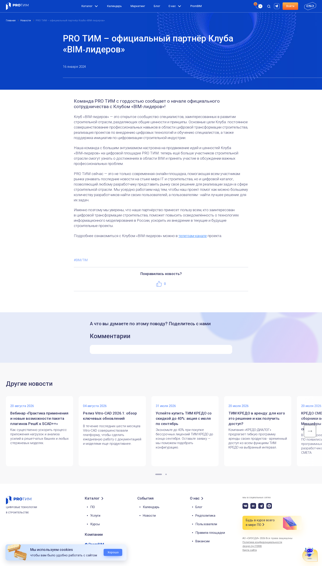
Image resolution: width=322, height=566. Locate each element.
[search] (256, 14)
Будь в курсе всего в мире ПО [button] (260, 522)
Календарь (114, 6)
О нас (172, 6)
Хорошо (113, 552)
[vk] (245, 506)
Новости (149, 516)
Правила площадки (210, 533)
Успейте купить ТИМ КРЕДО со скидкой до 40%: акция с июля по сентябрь (184, 418)
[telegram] (261, 506)
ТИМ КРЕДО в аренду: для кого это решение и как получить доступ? (256, 418)
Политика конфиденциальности (262, 542)
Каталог (86, 6)
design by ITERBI (252, 546)
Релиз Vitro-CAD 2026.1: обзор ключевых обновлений (110, 416)
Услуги (95, 516)
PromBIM (196, 6)
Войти (290, 6)
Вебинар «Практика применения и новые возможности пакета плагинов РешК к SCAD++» (39, 418)
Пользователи (206, 524)
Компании (94, 534)
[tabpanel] (42, 431)
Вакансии (202, 541)
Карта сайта (249, 550)
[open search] (268, 6)
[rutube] (277, 6)
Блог (157, 6)
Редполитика (205, 516)
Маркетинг (138, 6)
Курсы (95, 524)
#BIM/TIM (81, 260)
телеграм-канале (193, 236)
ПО (92, 507)
